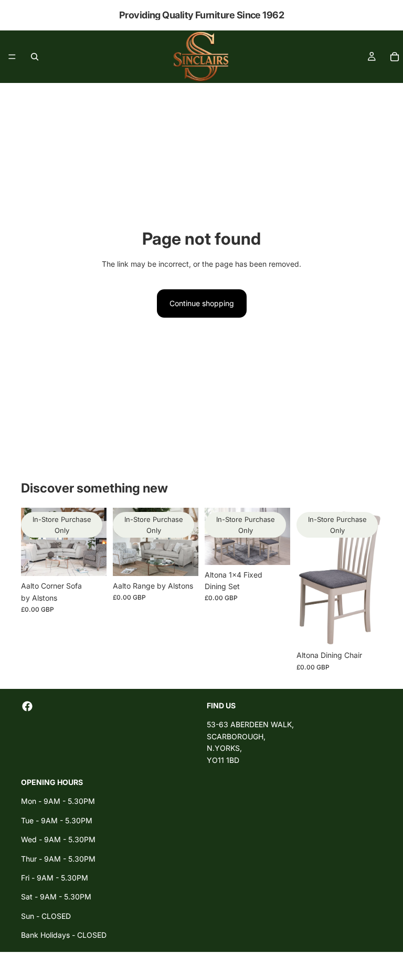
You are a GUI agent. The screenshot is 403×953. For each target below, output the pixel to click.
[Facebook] (27, 706)
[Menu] (12, 57)
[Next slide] (95, 541)
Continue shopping (201, 303)
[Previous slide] (32, 541)
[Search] (34, 56)
